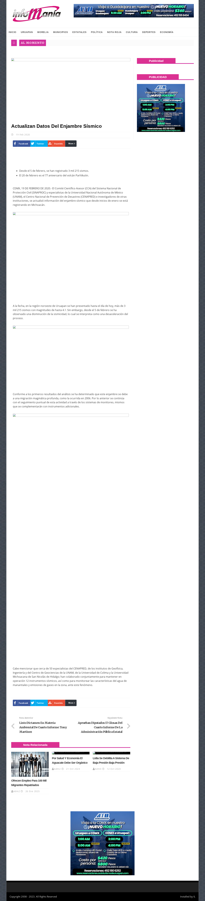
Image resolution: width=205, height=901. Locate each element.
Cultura (132, 32)
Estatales (79, 32)
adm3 (98, 768)
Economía (166, 32)
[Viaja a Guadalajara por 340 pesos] (134, 10)
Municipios (60, 32)
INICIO (12, 32)
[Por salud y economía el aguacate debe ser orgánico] (70, 753)
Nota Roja (114, 32)
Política (97, 32)
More (70, 143)
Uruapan (27, 32)
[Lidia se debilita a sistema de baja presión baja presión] (111, 753)
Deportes (149, 32)
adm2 (16, 791)
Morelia (43, 32)
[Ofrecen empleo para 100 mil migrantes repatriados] (30, 764)
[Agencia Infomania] (36, 14)
